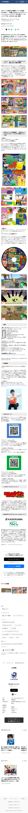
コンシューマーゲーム (18, 615)
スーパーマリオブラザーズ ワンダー (10, 631)
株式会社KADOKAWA (19, 662)
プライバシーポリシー (14, 798)
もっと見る (24, 730)
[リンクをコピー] (18, 29)
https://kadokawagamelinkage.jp (15, 544)
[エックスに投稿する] (6, 29)
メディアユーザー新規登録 (14, 566)
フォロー (14, 690)
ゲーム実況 (13, 628)
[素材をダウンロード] (15, 29)
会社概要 (5, 798)
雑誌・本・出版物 (6, 615)
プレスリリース (10, 662)
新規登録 (22, 1)
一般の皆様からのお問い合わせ (14, 807)
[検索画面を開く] (26, 2)
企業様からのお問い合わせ (14, 804)
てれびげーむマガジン (7, 625)
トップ (3, 662)
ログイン (17, 1)
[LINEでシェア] (11, 29)
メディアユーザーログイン (14, 559)
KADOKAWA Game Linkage (8, 622)
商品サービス (5, 609)
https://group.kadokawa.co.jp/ (17, 698)
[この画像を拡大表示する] (6, 590)
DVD (18, 637)
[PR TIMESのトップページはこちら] (6, 1)
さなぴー (4, 637)
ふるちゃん (11, 637)
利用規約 (23, 798)
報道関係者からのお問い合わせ (14, 801)
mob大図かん (5, 628)
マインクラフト (18, 625)
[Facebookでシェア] (9, 29)
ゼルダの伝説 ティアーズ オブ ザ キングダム (12, 634)
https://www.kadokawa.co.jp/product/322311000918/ (13, 354)
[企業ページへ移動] (14, 676)
